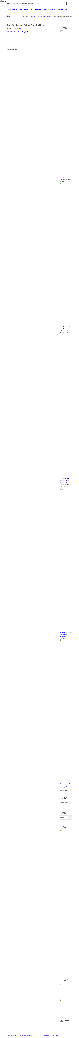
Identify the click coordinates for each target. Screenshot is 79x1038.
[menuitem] (14, 9)
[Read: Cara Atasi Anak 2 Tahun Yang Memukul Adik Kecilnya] (61, 183)
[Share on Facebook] (9, 51)
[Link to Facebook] (62, 3)
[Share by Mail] (9, 62)
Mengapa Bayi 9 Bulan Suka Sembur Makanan (66, 634)
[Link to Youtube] (65, 3)
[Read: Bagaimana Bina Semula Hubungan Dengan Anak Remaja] (61, 335)
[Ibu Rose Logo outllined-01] (11, 9)
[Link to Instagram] (68, 3)
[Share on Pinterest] (9, 59)
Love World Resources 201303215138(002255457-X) (19, 1035)
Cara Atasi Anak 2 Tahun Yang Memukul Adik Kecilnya (66, 329)
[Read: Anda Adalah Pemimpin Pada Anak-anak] (61, 32)
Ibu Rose (19, 28)
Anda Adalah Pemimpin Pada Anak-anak (66, 177)
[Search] (70, 9)
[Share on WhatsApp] (9, 56)
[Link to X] (70, 3)
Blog (8, 16)
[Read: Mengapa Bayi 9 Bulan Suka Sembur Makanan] (61, 489)
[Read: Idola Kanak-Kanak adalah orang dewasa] (61, 641)
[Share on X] (9, 54)
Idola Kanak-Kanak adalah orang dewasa (65, 786)
